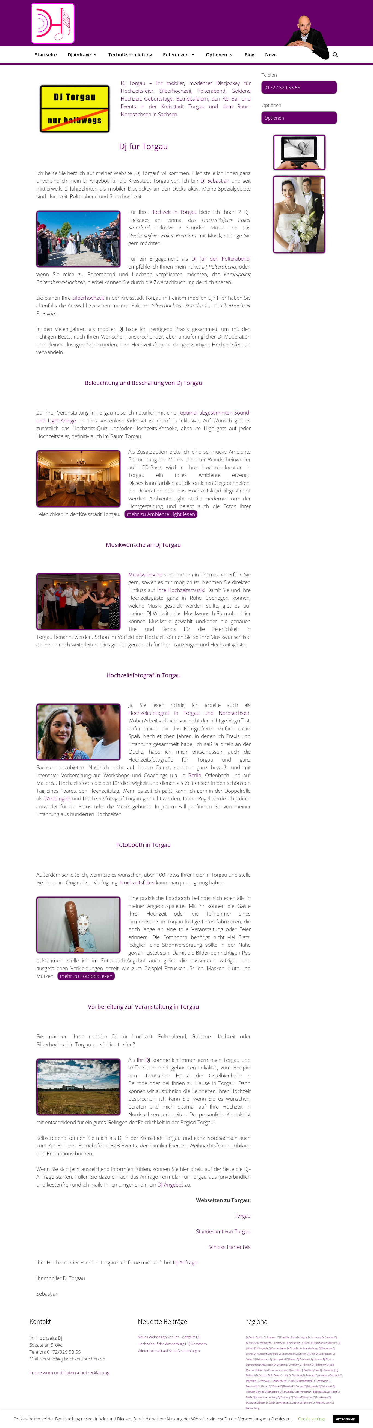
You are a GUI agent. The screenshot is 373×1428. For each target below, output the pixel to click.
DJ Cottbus (261, 1375)
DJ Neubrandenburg (307, 1348)
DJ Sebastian (215, 180)
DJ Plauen (296, 1397)
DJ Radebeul (315, 1392)
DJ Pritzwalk (263, 1381)
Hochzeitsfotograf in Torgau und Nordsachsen (189, 712)
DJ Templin (305, 1364)
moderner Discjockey (214, 83)
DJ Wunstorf (260, 1354)
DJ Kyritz (259, 1392)
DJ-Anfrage (185, 1262)
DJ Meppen (307, 1397)
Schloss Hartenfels (229, 1247)
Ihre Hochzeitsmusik (180, 590)
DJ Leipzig (302, 1337)
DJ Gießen (293, 1402)
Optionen (274, 118)
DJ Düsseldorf (329, 1392)
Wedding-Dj (57, 798)
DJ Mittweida (261, 1348)
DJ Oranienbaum (277, 1348)
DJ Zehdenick (303, 1359)
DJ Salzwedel (325, 1386)
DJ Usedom (280, 1364)
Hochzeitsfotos (137, 882)
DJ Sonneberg (280, 1402)
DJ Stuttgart (270, 1337)
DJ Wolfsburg (293, 1343)
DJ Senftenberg (278, 1381)
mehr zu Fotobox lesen (86, 976)
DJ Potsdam (279, 1343)
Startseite (46, 54)
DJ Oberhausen (300, 1392)
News (271, 54)
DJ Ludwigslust (323, 1354)
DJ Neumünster (287, 1354)
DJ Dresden (328, 1337)
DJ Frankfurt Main (287, 1337)
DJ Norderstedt (304, 1381)
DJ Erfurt (332, 1343)
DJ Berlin (250, 1337)
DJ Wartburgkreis (310, 1370)
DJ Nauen (291, 1359)
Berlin (194, 775)
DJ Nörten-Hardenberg (265, 1397)
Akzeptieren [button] (345, 1419)
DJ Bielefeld (286, 1386)
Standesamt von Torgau (223, 1231)
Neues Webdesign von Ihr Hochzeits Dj (168, 1336)
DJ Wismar (274, 1386)
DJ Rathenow (325, 1348)
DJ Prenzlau (261, 1370)
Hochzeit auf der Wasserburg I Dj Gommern (172, 1343)
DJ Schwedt (286, 1392)
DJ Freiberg (284, 1397)
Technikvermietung (130, 54)
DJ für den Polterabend (220, 258)
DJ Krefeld (272, 1354)
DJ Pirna (291, 1348)
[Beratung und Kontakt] (299, 152)
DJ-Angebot (170, 1184)
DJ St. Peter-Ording (278, 1375)
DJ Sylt (269, 1402)
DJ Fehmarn (306, 1402)
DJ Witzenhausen (322, 1402)
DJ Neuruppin (266, 1364)
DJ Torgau (298, 1386)
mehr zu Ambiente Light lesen (161, 514)
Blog (249, 54)
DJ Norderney (320, 1397)
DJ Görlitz (300, 1354)
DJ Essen (260, 1402)
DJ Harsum (316, 1359)
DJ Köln (259, 1337)
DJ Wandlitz (294, 1370)
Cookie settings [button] (312, 1418)
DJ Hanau (263, 1386)
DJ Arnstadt (309, 1375)
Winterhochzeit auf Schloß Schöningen (169, 1350)
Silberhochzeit (88, 297)
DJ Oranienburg (318, 1343)
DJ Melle (311, 1354)
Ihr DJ (143, 1059)
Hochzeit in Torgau (173, 211)
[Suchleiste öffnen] (335, 54)
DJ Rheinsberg (327, 1370)
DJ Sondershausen (278, 1370)
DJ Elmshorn (292, 1364)
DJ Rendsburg (272, 1392)
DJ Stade (291, 1381)
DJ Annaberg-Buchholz (328, 1375)
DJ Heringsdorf (278, 1359)
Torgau (243, 1215)
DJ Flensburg (296, 1375)
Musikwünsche (145, 574)
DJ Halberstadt (261, 1359)
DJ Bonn (305, 1343)
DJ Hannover (314, 1337)
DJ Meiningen (264, 1343)
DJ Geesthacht (320, 1381)
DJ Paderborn (319, 1364)
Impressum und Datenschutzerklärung (69, 1372)
